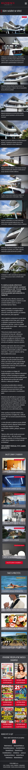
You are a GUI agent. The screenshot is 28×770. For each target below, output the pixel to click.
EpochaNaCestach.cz (8, 748)
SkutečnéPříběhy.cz (19, 745)
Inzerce (12, 765)
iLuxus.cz (23, 752)
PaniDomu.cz (9, 757)
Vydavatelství (22, 765)
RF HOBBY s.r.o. (14, 763)
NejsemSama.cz (18, 757)
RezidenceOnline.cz (9, 755)
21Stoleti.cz (16, 752)
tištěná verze (7, 680)
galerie (24, 17)
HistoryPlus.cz (20, 755)
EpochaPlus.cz (9, 750)
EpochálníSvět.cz (20, 748)
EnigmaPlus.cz (18, 750)
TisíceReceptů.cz (6, 752)
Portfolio (8, 765)
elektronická (7, 682)
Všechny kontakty (7, 766)
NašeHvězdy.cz (8, 745)
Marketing (16, 765)
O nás (4, 765)
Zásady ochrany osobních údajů (18, 766)
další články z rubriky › (14, 562)
